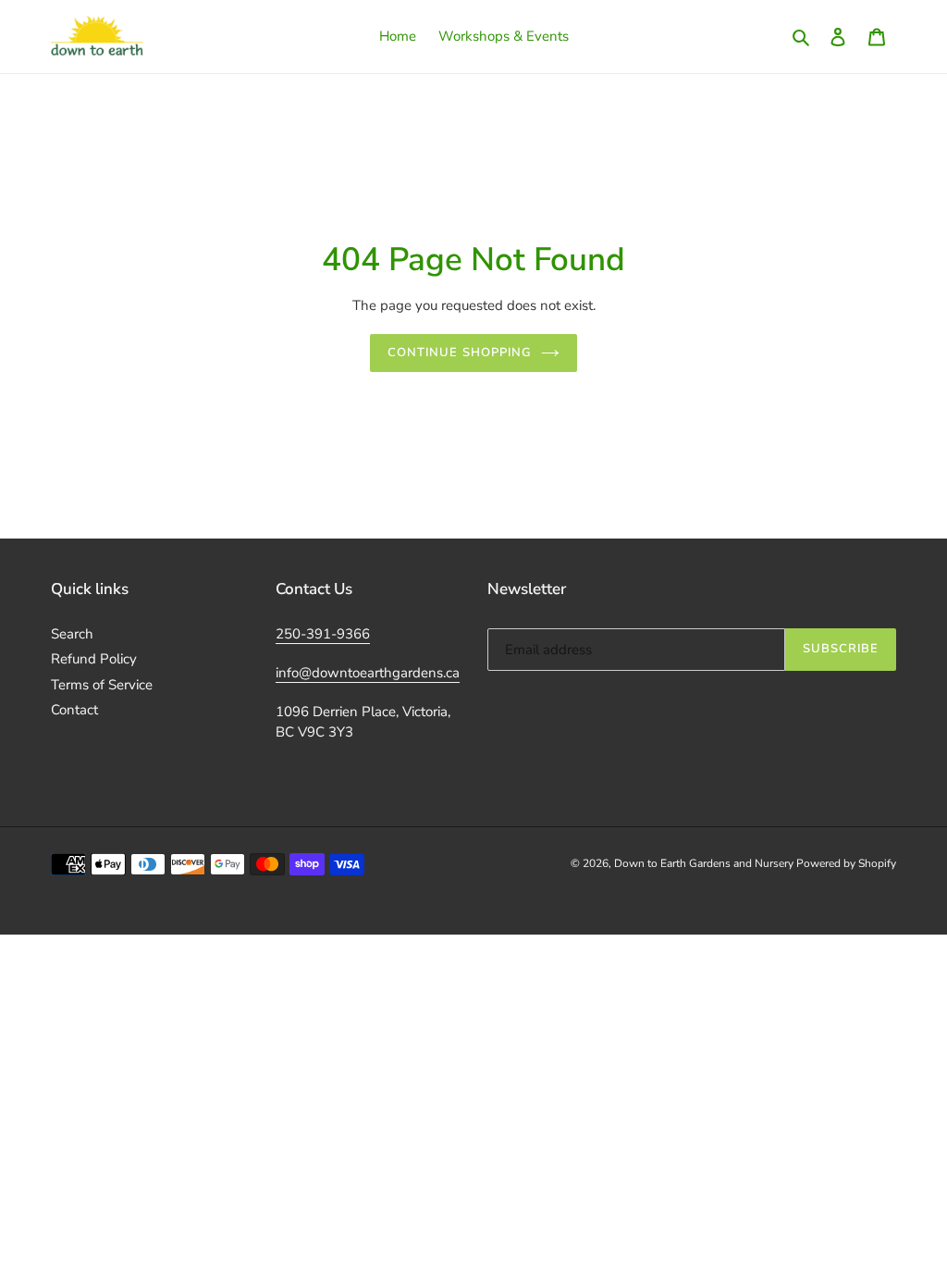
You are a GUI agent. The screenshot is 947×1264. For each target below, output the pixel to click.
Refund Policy (94, 659)
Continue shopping (459, 352)
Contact (74, 709)
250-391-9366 (323, 634)
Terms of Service (102, 684)
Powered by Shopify (846, 863)
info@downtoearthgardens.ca (368, 672)
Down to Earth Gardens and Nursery (705, 863)
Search (72, 634)
